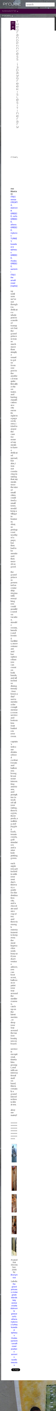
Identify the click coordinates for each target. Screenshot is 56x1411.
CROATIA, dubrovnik (14, 206)
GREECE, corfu (14, 215)
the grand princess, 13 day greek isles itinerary (17, 74)
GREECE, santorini (14, 267)
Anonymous (14, 1276)
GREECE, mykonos (14, 231)
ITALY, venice (13, 198)
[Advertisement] (32, 63)
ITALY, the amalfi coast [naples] (14, 280)
